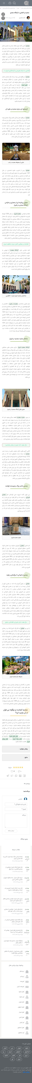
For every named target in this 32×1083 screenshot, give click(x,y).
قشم (13, 1055)
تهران (19, 1048)
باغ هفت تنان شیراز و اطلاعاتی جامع (16, 622)
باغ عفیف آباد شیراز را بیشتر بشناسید (16, 445)
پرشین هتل (26, 1072)
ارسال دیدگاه (11, 831)
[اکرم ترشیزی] (28, 17)
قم (19, 1055)
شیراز (10, 1052)
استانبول (27, 1052)
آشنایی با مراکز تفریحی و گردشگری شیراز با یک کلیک (15, 71)
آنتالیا (6, 1055)
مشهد (26, 1048)
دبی (12, 1048)
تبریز (26, 1055)
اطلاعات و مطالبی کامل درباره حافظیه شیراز (16, 244)
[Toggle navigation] (3, 3)
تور (12, 1059)
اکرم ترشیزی (22, 18)
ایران (19, 1059)
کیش (5, 1048)
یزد (3, 1052)
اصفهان (18, 1052)
